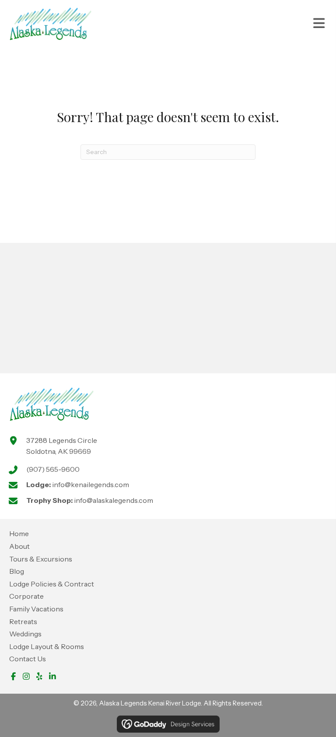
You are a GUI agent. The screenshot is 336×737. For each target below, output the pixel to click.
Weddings (25, 633)
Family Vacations (36, 608)
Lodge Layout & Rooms (46, 646)
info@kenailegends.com (90, 484)
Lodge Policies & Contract (51, 583)
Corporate (26, 596)
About (19, 546)
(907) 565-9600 (53, 469)
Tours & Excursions (40, 559)
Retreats (23, 621)
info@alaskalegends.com (113, 500)
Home (19, 533)
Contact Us (27, 658)
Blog (16, 571)
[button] (13, 676)
